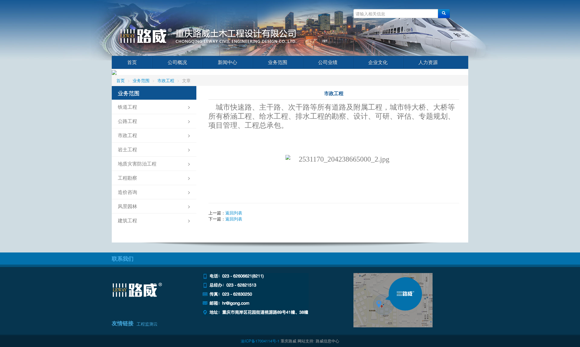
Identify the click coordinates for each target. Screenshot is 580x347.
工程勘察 (127, 177)
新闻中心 (227, 62)
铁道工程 (127, 106)
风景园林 (127, 206)
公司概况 (177, 62)
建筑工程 (127, 220)
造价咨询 (127, 191)
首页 (132, 62)
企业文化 (378, 62)
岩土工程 (127, 149)
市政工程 (165, 80)
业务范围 (277, 62)
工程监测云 (147, 324)
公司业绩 (327, 62)
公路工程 (127, 120)
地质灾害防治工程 (137, 163)
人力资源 (428, 62)
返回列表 (233, 213)
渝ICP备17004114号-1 (260, 341)
